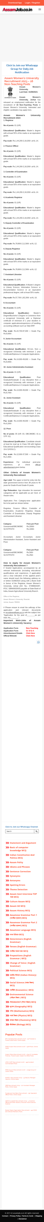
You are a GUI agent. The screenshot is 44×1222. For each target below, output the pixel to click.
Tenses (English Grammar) (23, 946)
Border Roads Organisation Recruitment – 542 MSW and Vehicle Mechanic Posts (21, 1110)
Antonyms (15, 880)
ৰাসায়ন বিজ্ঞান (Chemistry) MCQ (23, 1020)
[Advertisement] (22, 37)
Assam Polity (16, 862)
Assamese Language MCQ (23, 930)
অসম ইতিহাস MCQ (17, 934)
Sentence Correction (20, 871)
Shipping (38, 1216)
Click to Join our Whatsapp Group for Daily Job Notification (22, 69)
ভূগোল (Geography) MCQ (21, 1006)
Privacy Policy (15, 1216)
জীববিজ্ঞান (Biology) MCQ (20, 1024)
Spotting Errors (17, 885)
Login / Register (32, 3)
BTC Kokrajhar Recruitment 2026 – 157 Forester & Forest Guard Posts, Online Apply (20, 1039)
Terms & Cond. (28, 1216)
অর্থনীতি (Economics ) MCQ (22, 990)
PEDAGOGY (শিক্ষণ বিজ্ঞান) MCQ (23, 1002)
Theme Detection (19, 889)
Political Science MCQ (21, 970)
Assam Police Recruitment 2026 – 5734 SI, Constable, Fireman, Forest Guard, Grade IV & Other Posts (21, 1055)
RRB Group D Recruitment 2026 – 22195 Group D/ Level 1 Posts (20, 1070)
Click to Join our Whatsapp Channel (21, 827)
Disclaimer (23, 1219)
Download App (15, 3)
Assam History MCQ (20, 910)
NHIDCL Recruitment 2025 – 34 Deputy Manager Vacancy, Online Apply (20, 1078)
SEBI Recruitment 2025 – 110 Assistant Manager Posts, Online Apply (20, 1086)
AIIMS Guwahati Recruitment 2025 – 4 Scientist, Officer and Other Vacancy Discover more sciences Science (20, 1102)
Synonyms (15, 876)
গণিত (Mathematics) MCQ (22, 1011)
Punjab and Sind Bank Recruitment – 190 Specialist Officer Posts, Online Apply (21, 1093)
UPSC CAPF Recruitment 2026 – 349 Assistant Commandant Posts (19, 1062)
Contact (5, 1216)
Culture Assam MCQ (20, 901)
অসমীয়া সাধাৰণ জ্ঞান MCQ (19, 951)
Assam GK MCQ (17, 906)
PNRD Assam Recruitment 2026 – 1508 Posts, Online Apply (21, 1047)
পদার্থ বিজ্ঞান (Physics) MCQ (21, 1015)
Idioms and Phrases (20, 866)
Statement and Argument (23, 843)
